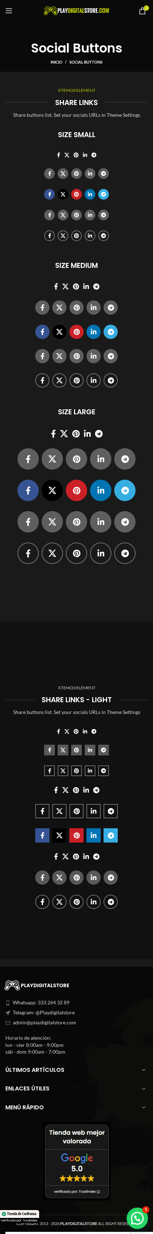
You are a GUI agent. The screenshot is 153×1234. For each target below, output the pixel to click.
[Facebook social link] (58, 155)
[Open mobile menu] (9, 11)
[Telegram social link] (94, 155)
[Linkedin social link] (85, 155)
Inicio (56, 62)
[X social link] (67, 155)
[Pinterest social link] (76, 155)
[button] (137, 1218)
